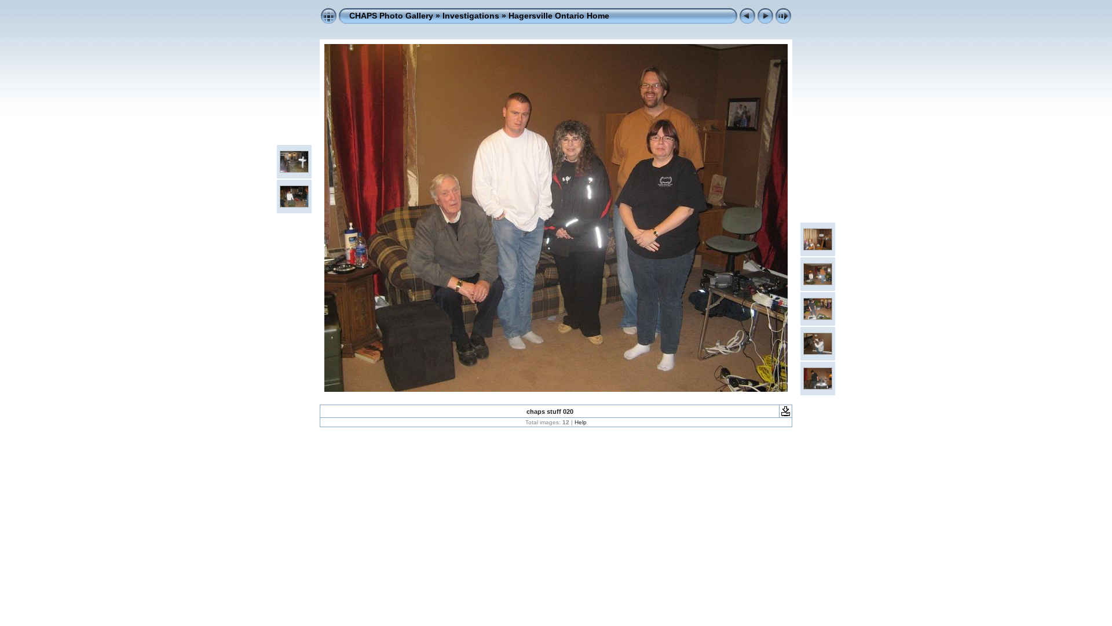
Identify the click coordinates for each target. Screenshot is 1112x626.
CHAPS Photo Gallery (391, 15)
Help (581, 422)
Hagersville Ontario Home (559, 15)
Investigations (470, 15)
